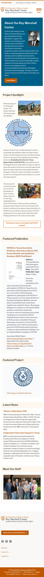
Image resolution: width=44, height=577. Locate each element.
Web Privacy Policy (29, 574)
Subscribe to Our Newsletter (14, 533)
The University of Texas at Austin (21, 570)
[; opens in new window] (22, 486)
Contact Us (5, 552)
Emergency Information (12, 572)
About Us (4, 548)
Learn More (10, 80)
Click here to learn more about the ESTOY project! (22, 224)
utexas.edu (6, 3)
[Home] (17, 10)
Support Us (4, 556)
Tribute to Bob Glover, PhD (15, 411)
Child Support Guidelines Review (19, 393)
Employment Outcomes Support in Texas (21, 433)
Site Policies (28, 572)
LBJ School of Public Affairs (26, 2)
